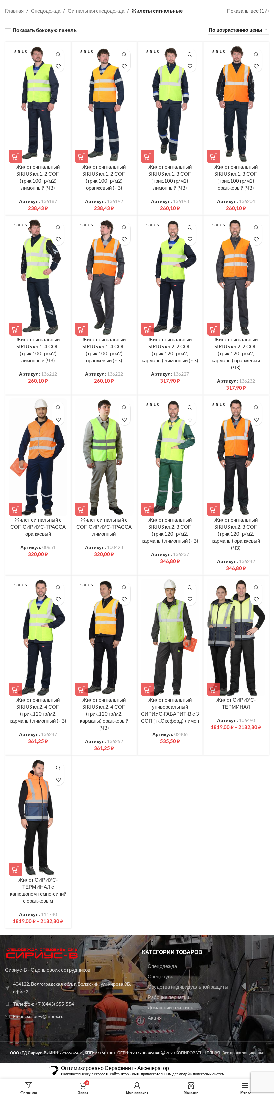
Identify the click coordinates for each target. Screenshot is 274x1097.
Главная (14, 11)
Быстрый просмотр (58, 54)
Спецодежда (45, 11)
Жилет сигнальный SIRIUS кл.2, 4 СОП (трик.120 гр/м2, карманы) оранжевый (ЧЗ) (104, 714)
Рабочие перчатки (168, 997)
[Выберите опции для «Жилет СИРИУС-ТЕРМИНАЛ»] (213, 689)
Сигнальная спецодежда (96, 11)
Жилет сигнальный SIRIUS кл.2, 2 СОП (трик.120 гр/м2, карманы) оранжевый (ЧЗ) (236, 353)
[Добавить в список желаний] (58, 66)
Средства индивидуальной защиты (188, 987)
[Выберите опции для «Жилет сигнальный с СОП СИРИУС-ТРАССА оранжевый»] (15, 509)
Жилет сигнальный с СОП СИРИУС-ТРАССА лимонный (104, 527)
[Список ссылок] (68, 987)
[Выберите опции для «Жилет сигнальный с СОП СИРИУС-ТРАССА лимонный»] (81, 509)
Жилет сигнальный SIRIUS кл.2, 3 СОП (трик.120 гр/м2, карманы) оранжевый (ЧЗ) (236, 534)
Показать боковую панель (45, 30)
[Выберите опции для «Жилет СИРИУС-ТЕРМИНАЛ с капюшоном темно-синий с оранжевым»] (15, 869)
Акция (155, 1018)
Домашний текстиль (170, 1007)
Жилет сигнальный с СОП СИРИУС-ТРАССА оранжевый (38, 527)
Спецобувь (160, 976)
